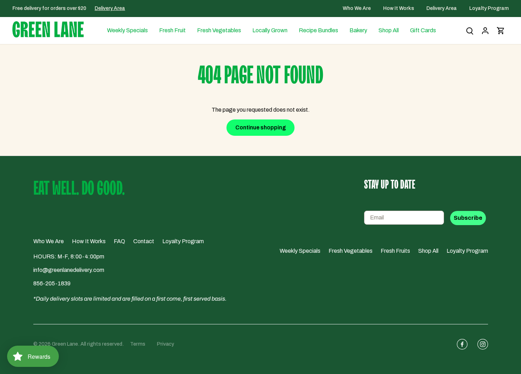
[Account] (485, 30)
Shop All (428, 251)
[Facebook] (459, 344)
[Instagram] (480, 344)
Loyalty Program (489, 8)
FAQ (119, 241)
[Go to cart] (501, 30)
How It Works (399, 8)
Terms (137, 344)
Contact (143, 241)
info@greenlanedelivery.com (68, 270)
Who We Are (357, 8)
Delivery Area (110, 8)
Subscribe (468, 218)
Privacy (165, 344)
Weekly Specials (300, 251)
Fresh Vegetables (350, 251)
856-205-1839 (52, 283)
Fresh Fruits (395, 251)
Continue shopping (260, 127)
